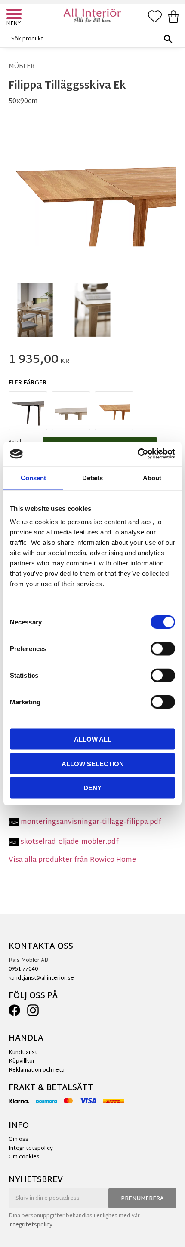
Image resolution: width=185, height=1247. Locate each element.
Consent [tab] (33, 477)
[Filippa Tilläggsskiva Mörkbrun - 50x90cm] (28, 410)
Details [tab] (92, 477)
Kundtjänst (23, 1052)
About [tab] (152, 477)
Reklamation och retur (38, 1070)
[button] (15, 15)
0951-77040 (23, 969)
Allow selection (93, 763)
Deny (92, 788)
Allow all (92, 739)
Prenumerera (142, 1199)
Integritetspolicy (31, 1148)
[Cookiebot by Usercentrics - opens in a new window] (137, 454)
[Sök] (168, 39)
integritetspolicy (30, 1225)
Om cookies (24, 1157)
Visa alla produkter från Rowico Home (72, 860)
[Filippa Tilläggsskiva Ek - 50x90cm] (114, 410)
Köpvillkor (22, 1061)
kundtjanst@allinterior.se (41, 978)
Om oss (18, 1139)
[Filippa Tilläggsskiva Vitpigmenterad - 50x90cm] (71, 410)
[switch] (163, 649)
